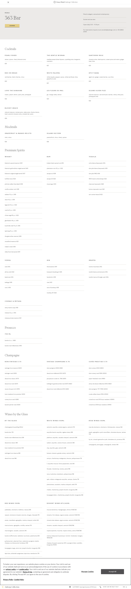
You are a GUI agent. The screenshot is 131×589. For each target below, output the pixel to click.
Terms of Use (27, 572)
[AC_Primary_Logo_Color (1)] (10, 587)
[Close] (7, 2)
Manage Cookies (87, 571)
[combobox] (125, 587)
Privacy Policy (8, 579)
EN (124, 587)
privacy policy (11, 569)
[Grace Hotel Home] (65, 2)
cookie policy (24, 569)
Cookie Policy (19, 579)
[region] (65, 571)
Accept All (112, 571)
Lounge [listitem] (12, 25)
